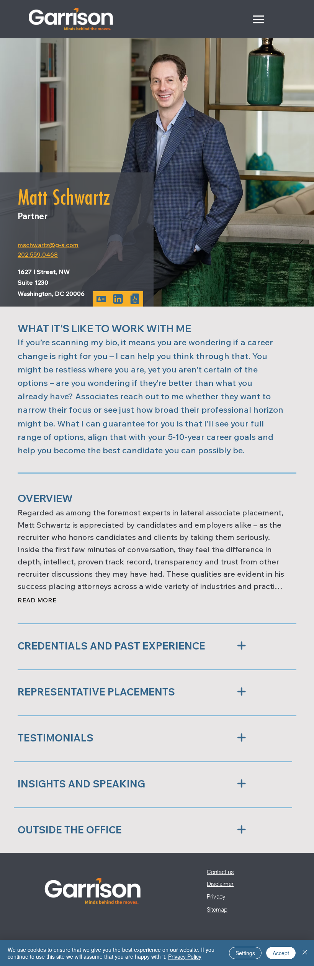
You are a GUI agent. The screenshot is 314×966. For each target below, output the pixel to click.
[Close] (304, 953)
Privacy (216, 896)
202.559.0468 (38, 254)
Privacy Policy (184, 956)
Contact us (220, 872)
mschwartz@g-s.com (48, 245)
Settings (245, 953)
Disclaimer (220, 883)
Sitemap (217, 909)
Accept (281, 953)
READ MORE (37, 600)
